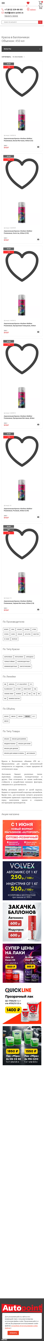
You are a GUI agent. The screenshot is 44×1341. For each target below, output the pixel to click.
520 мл (6, 716)
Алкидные (29, 656)
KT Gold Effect (22, 684)
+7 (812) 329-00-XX (14, 9)
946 (35, 689)
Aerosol (12, 684)
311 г (33, 716)
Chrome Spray (8, 693)
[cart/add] (38, 147)
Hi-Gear (6, 639)
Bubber (18, 693)
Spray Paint (27, 689)
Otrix (34, 629)
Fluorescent (8, 689)
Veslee (20, 634)
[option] (22, 839)
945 (5, 684)
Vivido (6, 634)
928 (29, 693)
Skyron (26, 629)
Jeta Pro (28, 634)
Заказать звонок (11, 16)
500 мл (20, 716)
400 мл (6, 721)
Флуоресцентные (23, 661)
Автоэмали (31, 753)
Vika (12, 629)
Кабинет (33, 9)
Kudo (13, 634)
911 (31, 684)
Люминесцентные (10, 666)
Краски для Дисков (11, 748)
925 (34, 693)
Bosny (6, 629)
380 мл (13, 716)
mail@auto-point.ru (14, 13)
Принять (13, 1333)
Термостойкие (9, 661)
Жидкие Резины (9, 743)
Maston (36, 634)
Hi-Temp (18, 689)
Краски (6, 739)
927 (25, 693)
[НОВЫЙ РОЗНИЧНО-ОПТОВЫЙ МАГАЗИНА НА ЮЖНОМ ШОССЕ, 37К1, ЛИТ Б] (22, 31)
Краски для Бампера (19, 739)
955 (39, 693)
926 (5, 698)
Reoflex (14, 639)
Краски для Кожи (24, 743)
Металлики (19, 656)
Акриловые (8, 656)
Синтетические (25, 666)
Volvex (19, 629)
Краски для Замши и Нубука (14, 753)
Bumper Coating (14, 698)
